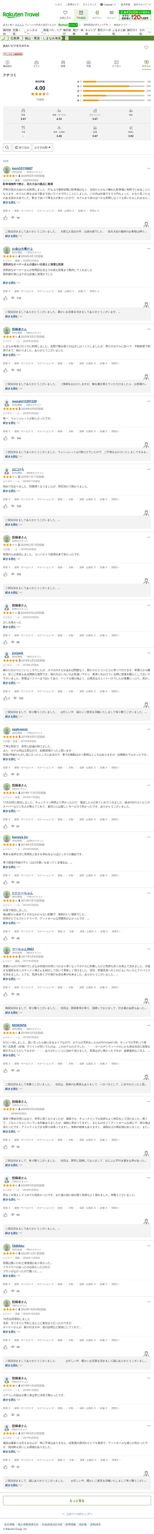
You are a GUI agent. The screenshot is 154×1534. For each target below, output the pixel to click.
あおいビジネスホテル (16, 45)
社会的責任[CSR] (52, 1524)
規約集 (83, 1524)
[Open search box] (7, 147)
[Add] (146, 47)
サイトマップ (89, 4)
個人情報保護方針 (28, 1524)
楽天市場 (125, 4)
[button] (23, 170)
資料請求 (95, 1524)
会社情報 (9, 1524)
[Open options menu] (148, 168)
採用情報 (70, 1524)
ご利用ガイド (72, 4)
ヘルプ (58, 4)
